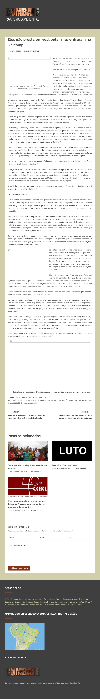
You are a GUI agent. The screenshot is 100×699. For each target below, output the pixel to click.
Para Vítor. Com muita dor (64, 465)
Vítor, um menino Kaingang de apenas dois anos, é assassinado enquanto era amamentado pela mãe (26, 504)
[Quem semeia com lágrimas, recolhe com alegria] (28, 451)
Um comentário (36, 472)
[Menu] (94, 15)
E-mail (42, 537)
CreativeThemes (48, 694)
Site (69, 537)
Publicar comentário (19, 568)
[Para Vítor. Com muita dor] (72, 451)
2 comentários (80, 469)
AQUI (78, 683)
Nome (12, 537)
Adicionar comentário (18, 545)
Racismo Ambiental (31, 51)
